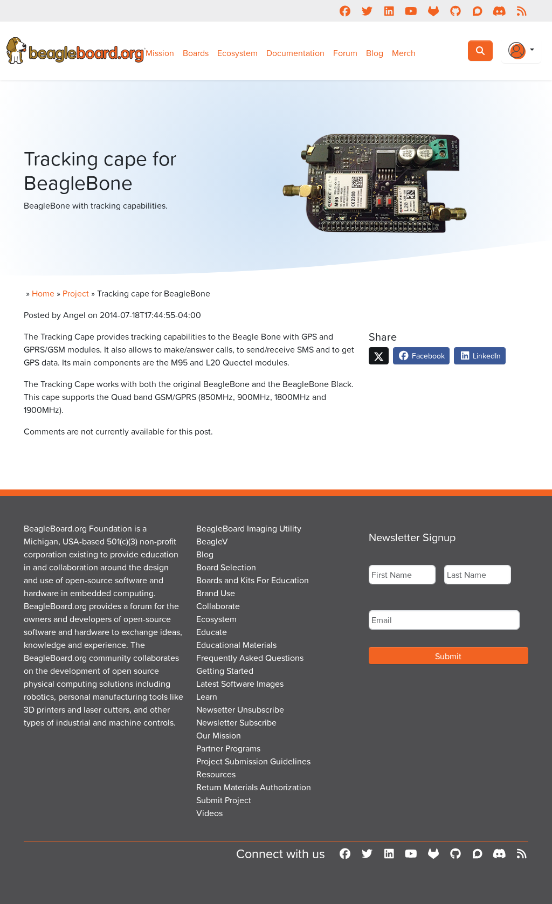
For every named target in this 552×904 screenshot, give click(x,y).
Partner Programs (228, 748)
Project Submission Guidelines (253, 761)
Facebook (427, 355)
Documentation (295, 53)
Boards (196, 53)
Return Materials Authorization (253, 787)
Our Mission (218, 735)
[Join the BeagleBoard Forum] (477, 10)
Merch (404, 53)
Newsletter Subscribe (236, 722)
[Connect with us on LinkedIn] (389, 10)
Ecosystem (237, 53)
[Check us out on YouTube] (411, 10)
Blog (374, 53)
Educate (211, 632)
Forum (345, 53)
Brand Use (215, 593)
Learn (206, 696)
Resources (216, 774)
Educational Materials (236, 645)
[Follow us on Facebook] (344, 10)
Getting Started (224, 671)
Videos (209, 813)
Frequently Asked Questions (249, 658)
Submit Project (223, 800)
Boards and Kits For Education (252, 580)
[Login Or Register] (521, 50)
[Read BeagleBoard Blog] (521, 10)
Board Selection (226, 567)
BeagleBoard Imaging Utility (248, 528)
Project (76, 293)
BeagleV (212, 541)
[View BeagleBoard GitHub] (455, 10)
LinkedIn (486, 355)
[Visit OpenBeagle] (433, 10)
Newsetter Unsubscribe (240, 709)
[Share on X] (379, 355)
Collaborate (218, 606)
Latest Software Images (240, 683)
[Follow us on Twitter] (367, 10)
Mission (160, 53)
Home (43, 293)
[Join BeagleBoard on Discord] (499, 10)
